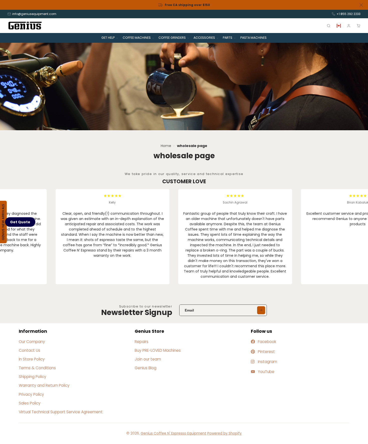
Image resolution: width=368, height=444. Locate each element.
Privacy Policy (31, 394)
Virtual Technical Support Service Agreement (61, 411)
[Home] (25, 25)
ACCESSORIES (204, 38)
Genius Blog (145, 367)
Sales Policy (30, 403)
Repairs (141, 341)
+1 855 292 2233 (348, 14)
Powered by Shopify (224, 433)
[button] (20, 222)
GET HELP (108, 38)
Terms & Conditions (37, 367)
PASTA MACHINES (253, 38)
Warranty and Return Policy (44, 385)
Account (349, 26)
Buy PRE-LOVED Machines (158, 350)
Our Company (32, 341)
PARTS (227, 38)
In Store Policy (32, 359)
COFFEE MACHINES (137, 38)
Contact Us (29, 350)
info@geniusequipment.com (34, 14)
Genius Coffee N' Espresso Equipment (173, 433)
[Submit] (261, 310)
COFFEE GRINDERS (172, 38)
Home (166, 145)
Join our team (148, 359)
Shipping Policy (32, 376)
